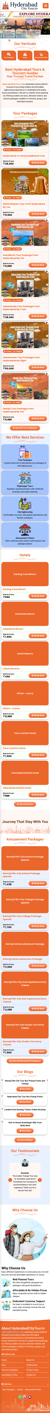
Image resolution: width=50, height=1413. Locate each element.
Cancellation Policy (9, 1375)
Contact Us (31, 1375)
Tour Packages (8, 1389)
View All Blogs (26, 1140)
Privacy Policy (32, 1370)
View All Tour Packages (26, 428)
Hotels (20, 1389)
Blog (3, 1365)
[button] (3, 25)
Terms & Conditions (9, 1370)
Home (4, 1360)
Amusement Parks (33, 1389)
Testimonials (31, 1365)
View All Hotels (26, 804)
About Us (30, 1360)
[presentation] (10, 1180)
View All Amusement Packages (25, 1061)
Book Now (39, 162)
